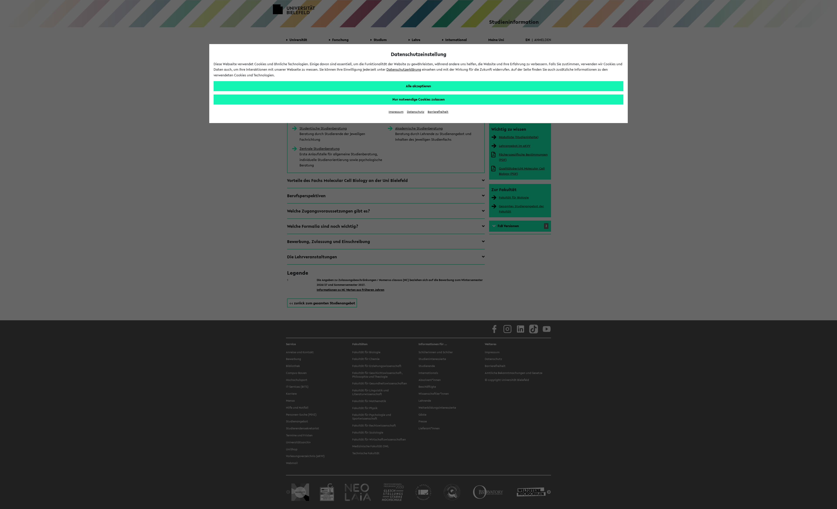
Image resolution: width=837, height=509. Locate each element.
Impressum (396, 112)
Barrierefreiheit (438, 112)
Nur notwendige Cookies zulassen (418, 99)
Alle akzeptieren (418, 86)
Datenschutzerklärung (403, 69)
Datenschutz (415, 112)
